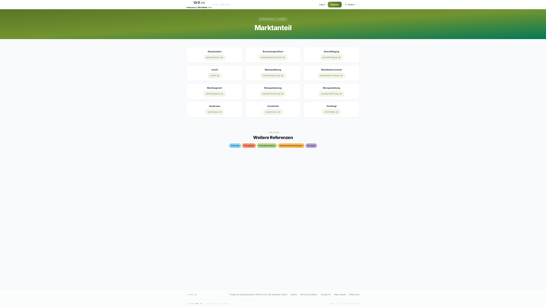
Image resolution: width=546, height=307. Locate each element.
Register (335, 4)
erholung (235, 145)
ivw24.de (214, 75)
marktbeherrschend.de (331, 75)
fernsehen (249, 145)
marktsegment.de (214, 94)
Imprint (294, 294)
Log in (322, 4)
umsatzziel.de (273, 112)
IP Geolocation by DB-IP (217, 304)
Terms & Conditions (308, 294)
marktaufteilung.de (273, 75)
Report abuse (340, 294)
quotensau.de (214, 112)
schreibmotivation (267, 145)
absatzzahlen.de (214, 57)
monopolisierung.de (273, 94)
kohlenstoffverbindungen (291, 145)
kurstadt (311, 145)
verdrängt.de (331, 112)
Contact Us (326, 294)
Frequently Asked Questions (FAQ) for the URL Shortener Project (258, 294)
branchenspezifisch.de (273, 57)
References (354, 294)
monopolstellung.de (331, 94)
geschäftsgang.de (331, 57)
